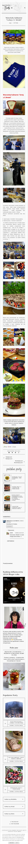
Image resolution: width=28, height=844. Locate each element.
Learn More (11, 842)
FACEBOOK (15, 821)
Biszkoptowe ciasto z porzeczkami (16, 788)
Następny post (9, 458)
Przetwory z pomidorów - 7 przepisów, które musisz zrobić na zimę (14, 653)
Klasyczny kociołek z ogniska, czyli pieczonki (16, 722)
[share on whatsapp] (18, 452)
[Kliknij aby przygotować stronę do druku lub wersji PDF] (9, 447)
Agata (11, 532)
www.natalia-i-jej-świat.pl (12, 520)
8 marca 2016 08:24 (19, 532)
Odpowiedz (9, 526)
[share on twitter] (12, 452)
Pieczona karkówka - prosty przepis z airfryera (16, 758)
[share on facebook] (9, 452)
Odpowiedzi (11, 530)
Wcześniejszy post (18, 462)
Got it (17, 842)
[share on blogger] (15, 452)
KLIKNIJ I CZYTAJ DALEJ (16, 725)
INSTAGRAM (15, 823)
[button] (13, 4)
